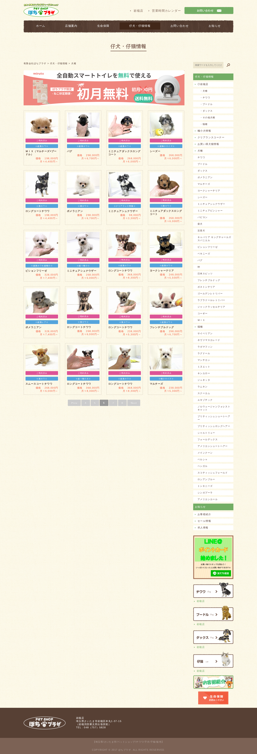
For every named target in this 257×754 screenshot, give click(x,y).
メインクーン (205, 452)
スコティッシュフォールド (213, 472)
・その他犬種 (206, 117)
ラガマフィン (205, 346)
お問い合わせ (179, 25)
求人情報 (203, 527)
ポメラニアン (205, 177)
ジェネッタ (204, 380)
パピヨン (203, 217)
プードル (203, 164)
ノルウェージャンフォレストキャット (214, 408)
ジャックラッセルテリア (211, 307)
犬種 (200, 150)
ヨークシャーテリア (209, 190)
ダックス (203, 170)
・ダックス (205, 111)
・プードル (205, 104)
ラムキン (203, 386)
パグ (200, 260)
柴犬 (200, 224)
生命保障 (103, 25)
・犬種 (203, 91)
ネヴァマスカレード (209, 340)
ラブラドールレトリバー (211, 300)
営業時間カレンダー (166, 10)
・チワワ (204, 97)
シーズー (203, 197)
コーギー (203, 313)
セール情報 (204, 521)
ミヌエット (204, 366)
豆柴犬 (201, 230)
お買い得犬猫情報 (208, 144)
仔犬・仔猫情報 (140, 25)
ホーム (40, 25)
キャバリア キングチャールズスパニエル (214, 239)
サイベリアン (205, 333)
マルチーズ (204, 184)
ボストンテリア (206, 287)
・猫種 (203, 124)
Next (134, 402)
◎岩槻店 (203, 84)
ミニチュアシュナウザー (211, 204)
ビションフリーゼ (208, 247)
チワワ (201, 157)
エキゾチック (205, 400)
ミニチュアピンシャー (210, 210)
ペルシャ (203, 459)
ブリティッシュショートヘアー (214, 418)
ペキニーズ (204, 253)
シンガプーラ (205, 492)
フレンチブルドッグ (209, 280)
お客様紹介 (204, 514)
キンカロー (204, 373)
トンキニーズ (205, 486)
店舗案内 (71, 25)
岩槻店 (138, 10)
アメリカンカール (208, 499)
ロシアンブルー (206, 479)
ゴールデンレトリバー (210, 293)
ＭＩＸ (201, 320)
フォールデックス (208, 439)
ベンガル (203, 466)
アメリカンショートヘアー (213, 446)
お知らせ (215, 25)
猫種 (200, 326)
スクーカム (204, 393)
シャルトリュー (206, 433)
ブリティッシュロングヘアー (214, 426)
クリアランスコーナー (211, 137)
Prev (74, 402)
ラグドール (204, 353)
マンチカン (204, 360)
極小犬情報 (204, 130)
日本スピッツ (205, 273)
